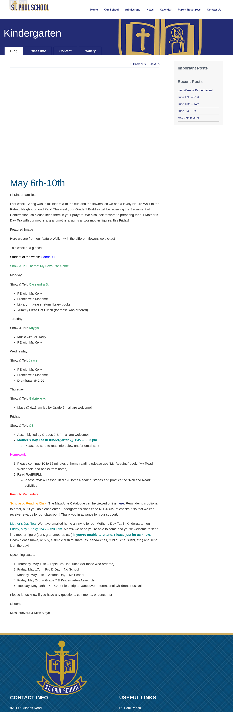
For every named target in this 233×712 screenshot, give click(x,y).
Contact (65, 51)
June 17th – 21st (188, 97)
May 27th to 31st (188, 117)
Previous (139, 64)
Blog (13, 51)
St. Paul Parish (130, 708)
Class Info (38, 51)
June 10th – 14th (188, 104)
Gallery (90, 51)
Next (152, 64)
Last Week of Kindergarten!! (195, 90)
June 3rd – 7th (187, 111)
